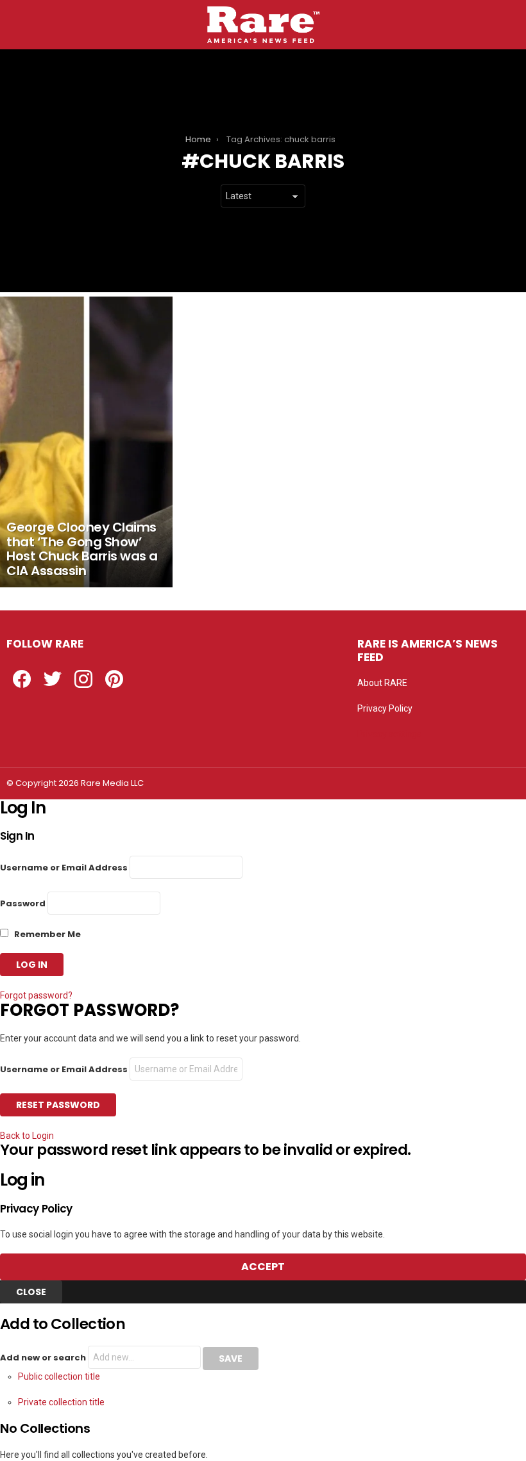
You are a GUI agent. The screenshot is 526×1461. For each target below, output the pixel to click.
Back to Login (27, 1135)
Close (31, 1292)
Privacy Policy (384, 708)
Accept (263, 1266)
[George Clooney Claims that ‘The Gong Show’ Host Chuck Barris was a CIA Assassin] (86, 442)
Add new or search (44, 1357)
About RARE (382, 683)
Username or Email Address (64, 867)
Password (23, 903)
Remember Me (46, 934)
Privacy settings (389, 734)
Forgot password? (36, 995)
